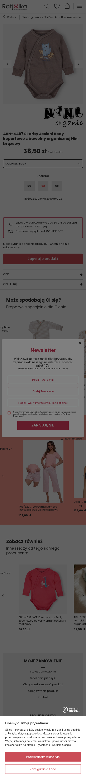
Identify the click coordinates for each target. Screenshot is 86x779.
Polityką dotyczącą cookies (24, 733)
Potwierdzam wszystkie (43, 757)
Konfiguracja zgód (43, 769)
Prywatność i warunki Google (53, 744)
